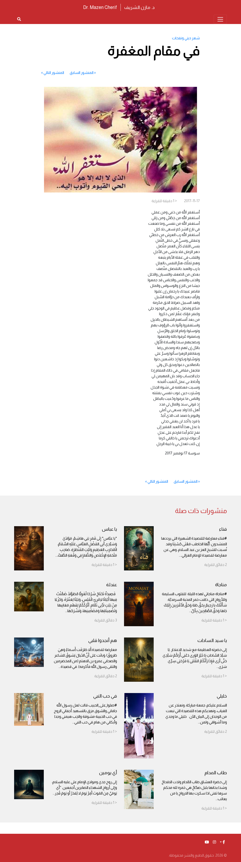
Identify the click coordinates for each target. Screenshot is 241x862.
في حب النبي (105, 695)
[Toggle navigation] (220, 19)
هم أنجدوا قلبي (102, 640)
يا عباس (109, 529)
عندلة (111, 584)
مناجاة (221, 584)
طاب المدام (216, 772)
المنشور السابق (81, 73)
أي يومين (108, 772)
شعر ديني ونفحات (186, 38)
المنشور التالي (54, 73)
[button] (222, 842)
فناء (223, 529)
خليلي (222, 695)
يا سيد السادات (212, 640)
